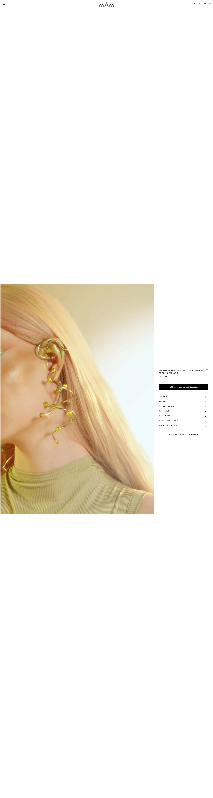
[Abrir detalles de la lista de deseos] (205, 4)
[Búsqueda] (195, 4)
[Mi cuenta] (199, 4)
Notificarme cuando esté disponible (183, 387)
